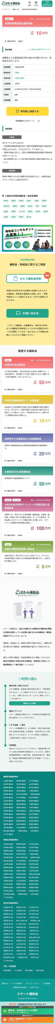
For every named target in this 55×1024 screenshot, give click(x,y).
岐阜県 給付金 (34, 927)
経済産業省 (7, 970)
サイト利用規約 (16, 983)
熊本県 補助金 (8, 827)
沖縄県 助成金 (22, 894)
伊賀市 (21, 201)
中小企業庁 (18, 970)
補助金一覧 (16, 9)
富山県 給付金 (8, 924)
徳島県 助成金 (34, 881)
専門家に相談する (29, 111)
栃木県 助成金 (34, 851)
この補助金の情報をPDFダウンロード (40, 49)
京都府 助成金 (21, 871)
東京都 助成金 (8, 857)
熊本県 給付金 (8, 954)
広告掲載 (47, 983)
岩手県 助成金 (34, 844)
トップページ (6, 9)
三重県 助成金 (34, 867)
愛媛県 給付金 (21, 947)
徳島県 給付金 (34, 944)
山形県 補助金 (34, 784)
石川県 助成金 (21, 861)
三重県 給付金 (34, 930)
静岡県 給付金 (8, 930)
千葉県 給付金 (34, 917)
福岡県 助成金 (8, 887)
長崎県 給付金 (34, 950)
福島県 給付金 (8, 914)
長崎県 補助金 (34, 824)
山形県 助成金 (34, 847)
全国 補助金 (35, 831)
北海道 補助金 (8, 781)
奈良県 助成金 (21, 874)
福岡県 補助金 (8, 824)
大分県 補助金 (21, 827)
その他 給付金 (8, 960)
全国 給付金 (35, 957)
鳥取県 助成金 (8, 877)
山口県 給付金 (21, 944)
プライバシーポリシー (33, 983)
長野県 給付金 (21, 927)
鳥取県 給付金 (8, 940)
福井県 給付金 (34, 924)
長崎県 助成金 (34, 887)
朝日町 (21, 217)
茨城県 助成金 (21, 851)
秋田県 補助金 (21, 784)
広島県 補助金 (8, 817)
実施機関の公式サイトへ (25, 121)
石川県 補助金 (21, 797)
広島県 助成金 (8, 881)
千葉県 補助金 (34, 791)
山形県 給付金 (34, 910)
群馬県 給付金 (8, 917)
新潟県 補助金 (35, 794)
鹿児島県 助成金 (9, 894)
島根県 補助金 (21, 814)
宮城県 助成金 (8, 847)
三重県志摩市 (11, 41)
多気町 (29, 201)
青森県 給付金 (21, 907)
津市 (37, 206)
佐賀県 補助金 (21, 824)
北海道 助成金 (8, 844)
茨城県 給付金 (21, 914)
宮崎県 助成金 (34, 891)
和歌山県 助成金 (34, 874)
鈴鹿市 (15, 206)
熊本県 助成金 (8, 891)
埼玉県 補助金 (21, 791)
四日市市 (6, 206)
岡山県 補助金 (34, 814)
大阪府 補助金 (34, 807)
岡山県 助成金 (34, 877)
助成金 (20, 41)
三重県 (16, 72)
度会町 (22, 206)
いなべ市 (22, 211)
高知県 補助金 (34, 821)
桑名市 (30, 206)
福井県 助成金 (34, 861)
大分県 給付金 (21, 954)
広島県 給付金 (8, 944)
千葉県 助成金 (34, 854)
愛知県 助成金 (21, 867)
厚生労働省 (29, 970)
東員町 (6, 211)
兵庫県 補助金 (8, 811)
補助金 (20, 389)
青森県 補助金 (21, 781)
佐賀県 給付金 (21, 950)
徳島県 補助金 (34, 817)
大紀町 (36, 201)
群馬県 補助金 (8, 791)
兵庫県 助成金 (8, 874)
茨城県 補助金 (21, 787)
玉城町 (6, 217)
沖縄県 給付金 (22, 957)
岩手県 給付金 (34, 907)
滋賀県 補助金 (8, 807)
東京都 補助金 (8, 794)
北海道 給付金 (8, 907)
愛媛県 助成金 (21, 884)
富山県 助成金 (8, 861)
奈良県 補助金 (21, 811)
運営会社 (5, 983)
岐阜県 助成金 (34, 864)
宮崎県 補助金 (34, 827)
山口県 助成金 (21, 881)
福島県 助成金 (8, 851)
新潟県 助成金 (35, 857)
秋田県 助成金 (21, 847)
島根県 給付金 (21, 940)
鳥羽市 (44, 206)
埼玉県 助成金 (21, 854)
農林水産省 (40, 970)
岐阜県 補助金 (34, 801)
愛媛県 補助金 (21, 821)
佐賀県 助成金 (21, 887)
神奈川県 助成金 (21, 857)
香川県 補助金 (8, 821)
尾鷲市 (45, 211)
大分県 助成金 (21, 891)
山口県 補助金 (21, 817)
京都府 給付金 (21, 934)
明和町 (13, 201)
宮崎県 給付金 (34, 954)
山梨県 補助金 (8, 801)
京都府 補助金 (21, 807)
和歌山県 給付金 (34, 937)
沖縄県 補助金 (22, 831)
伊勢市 (44, 201)
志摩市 (13, 217)
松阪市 (6, 201)
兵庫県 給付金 (8, 937)
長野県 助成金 (21, 864)
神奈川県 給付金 (21, 920)
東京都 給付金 (8, 920)
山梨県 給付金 (8, 927)
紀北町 (38, 211)
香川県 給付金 (8, 947)
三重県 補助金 (34, 804)
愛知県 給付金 (21, 930)
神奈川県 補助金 (21, 794)
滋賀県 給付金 (8, 934)
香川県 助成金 (8, 884)
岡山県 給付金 (34, 940)
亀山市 (29, 217)
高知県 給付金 (34, 947)
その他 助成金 (8, 897)
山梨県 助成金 (8, 864)
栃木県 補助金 (34, 787)
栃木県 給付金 (34, 914)
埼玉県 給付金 (21, 917)
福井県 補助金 (34, 797)
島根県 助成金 (21, 877)
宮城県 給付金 (8, 910)
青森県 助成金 (21, 844)
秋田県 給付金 (21, 910)
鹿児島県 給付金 (9, 957)
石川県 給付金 (21, 924)
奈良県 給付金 (21, 937)
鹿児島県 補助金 (9, 831)
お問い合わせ (34, 987)
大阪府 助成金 (34, 871)
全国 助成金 (35, 894)
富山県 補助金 (8, 797)
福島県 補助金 (8, 787)
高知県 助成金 (34, 884)
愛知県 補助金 (21, 804)
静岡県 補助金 (8, 804)
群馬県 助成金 (8, 854)
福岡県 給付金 (8, 950)
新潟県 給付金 (35, 920)
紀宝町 (30, 211)
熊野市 (13, 211)
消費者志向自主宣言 (20, 987)
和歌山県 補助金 (34, 811)
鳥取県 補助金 (8, 814)
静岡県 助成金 (8, 867)
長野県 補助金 (21, 801)
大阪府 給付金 (34, 934)
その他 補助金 (8, 834)
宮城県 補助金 (8, 784)
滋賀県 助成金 (8, 871)
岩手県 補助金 (34, 781)
